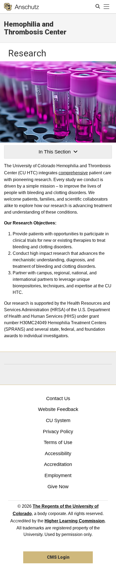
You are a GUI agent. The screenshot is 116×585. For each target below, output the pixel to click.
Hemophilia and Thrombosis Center (35, 28)
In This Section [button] (55, 152)
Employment (58, 475)
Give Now (58, 486)
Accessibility (58, 453)
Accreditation (58, 464)
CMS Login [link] (58, 557)
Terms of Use (58, 442)
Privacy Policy (58, 431)
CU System (58, 420)
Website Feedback (58, 409)
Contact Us (58, 398)
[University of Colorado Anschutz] (21, 7)
